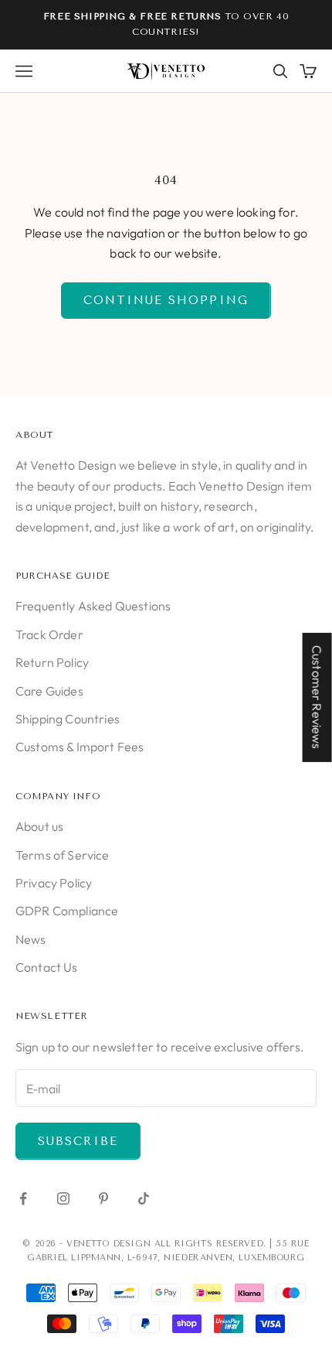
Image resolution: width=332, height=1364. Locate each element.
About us (39, 826)
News (30, 939)
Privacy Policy (53, 883)
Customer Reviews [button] (317, 696)
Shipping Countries (67, 718)
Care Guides (49, 691)
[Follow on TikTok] (143, 1198)
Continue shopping (166, 300)
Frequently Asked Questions (93, 606)
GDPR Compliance (66, 910)
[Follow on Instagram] (63, 1198)
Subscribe (78, 1141)
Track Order (49, 634)
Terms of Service (62, 855)
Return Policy (52, 662)
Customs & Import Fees (79, 746)
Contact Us (46, 967)
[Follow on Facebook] (23, 1198)
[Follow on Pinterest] (103, 1198)
